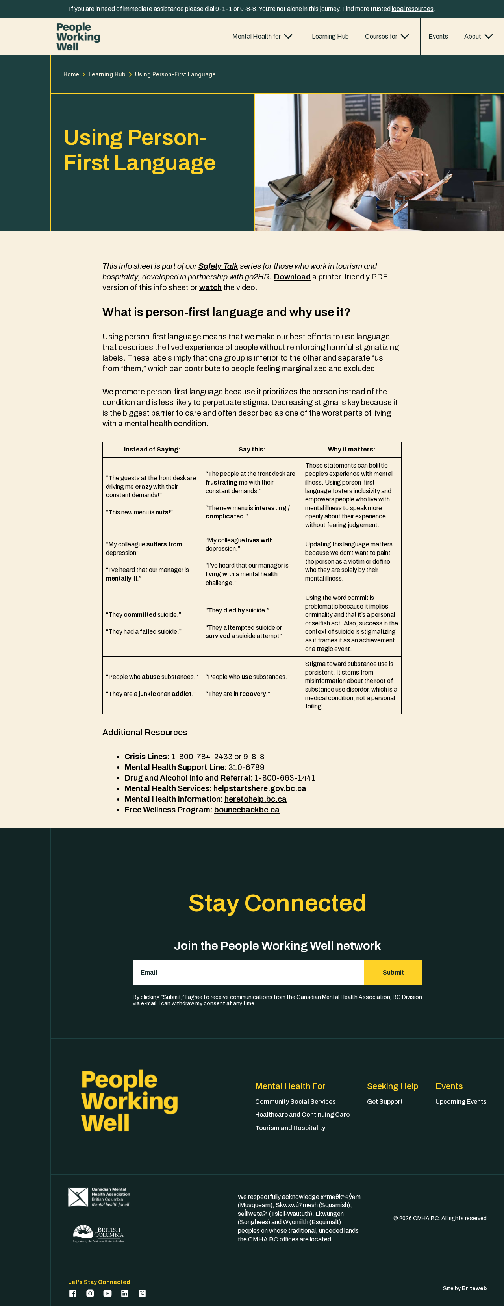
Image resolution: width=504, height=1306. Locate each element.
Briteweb (474, 1288)
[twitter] (142, 1293)
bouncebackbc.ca (247, 809)
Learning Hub (330, 36)
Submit (393, 972)
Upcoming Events (461, 1101)
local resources (413, 9)
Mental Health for (256, 36)
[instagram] (90, 1293)
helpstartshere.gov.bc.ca (259, 788)
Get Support (385, 1101)
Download (292, 276)
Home (71, 74)
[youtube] (107, 1293)
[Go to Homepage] (78, 36)
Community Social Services (295, 1101)
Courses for (381, 36)
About (472, 36)
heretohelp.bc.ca (255, 799)
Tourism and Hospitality (290, 1128)
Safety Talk (218, 266)
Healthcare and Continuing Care (302, 1114)
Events (438, 36)
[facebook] (73, 1293)
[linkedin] (125, 1293)
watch (210, 287)
